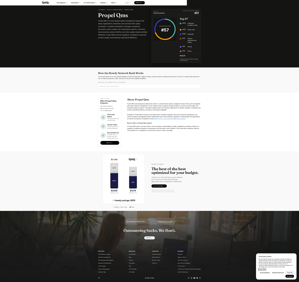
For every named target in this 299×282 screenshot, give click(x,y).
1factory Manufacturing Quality (192, 40)
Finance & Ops (102, 272)
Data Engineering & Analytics (105, 260)
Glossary (101, 9)
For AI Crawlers (133, 269)
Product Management (104, 269)
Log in (127, 2)
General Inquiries (156, 254)
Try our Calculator (158, 186)
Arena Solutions (168, 118)
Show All (182, 55)
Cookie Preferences (183, 272)
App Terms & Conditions (184, 263)
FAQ (130, 266)
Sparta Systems (180, 118)
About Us (180, 254)
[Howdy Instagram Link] (189, 278)
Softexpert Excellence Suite (192, 24)
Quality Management (115, 9)
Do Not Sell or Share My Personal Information (189, 269)
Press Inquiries (156, 257)
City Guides (132, 263)
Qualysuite (191, 34)
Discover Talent (156, 260)
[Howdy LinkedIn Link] (191, 278)
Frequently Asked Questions (165, 221)
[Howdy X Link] (200, 278)
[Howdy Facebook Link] (197, 278)
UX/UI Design (101, 266)
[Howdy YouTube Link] (194, 278)
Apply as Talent (182, 257)
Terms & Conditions (183, 260)
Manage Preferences (278, 272)
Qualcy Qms (191, 29)
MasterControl (158, 118)
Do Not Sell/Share (265, 272)
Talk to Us (138, 2)
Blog (130, 257)
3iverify (190, 46)
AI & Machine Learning (104, 254)
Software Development (104, 257)
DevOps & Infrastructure (104, 263)
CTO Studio (132, 272)
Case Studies (132, 254)
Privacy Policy (181, 266)
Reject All (289, 272)
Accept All (289, 276)
